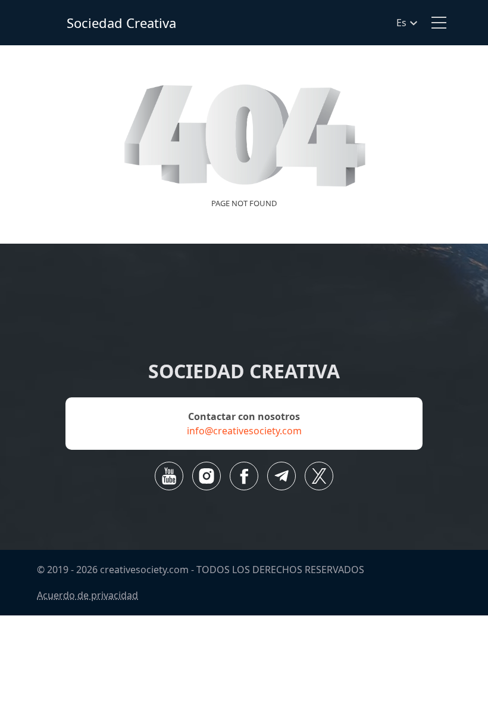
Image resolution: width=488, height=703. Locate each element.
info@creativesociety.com (244, 430)
